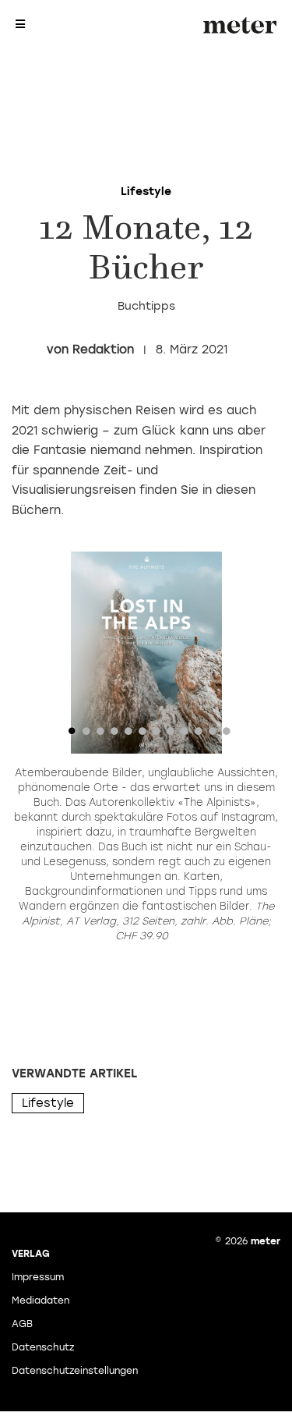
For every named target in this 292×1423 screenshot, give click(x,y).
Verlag (31, 1253)
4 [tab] (114, 735)
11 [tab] (212, 735)
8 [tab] (170, 735)
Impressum (38, 1277)
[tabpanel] (146, 653)
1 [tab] (72, 735)
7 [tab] (156, 735)
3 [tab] (100, 735)
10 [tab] (198, 735)
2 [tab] (86, 735)
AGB (22, 1324)
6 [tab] (142, 735)
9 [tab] (184, 735)
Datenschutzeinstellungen (75, 1370)
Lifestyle (48, 1103)
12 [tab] (226, 735)
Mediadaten (40, 1300)
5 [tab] (128, 735)
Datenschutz (43, 1347)
